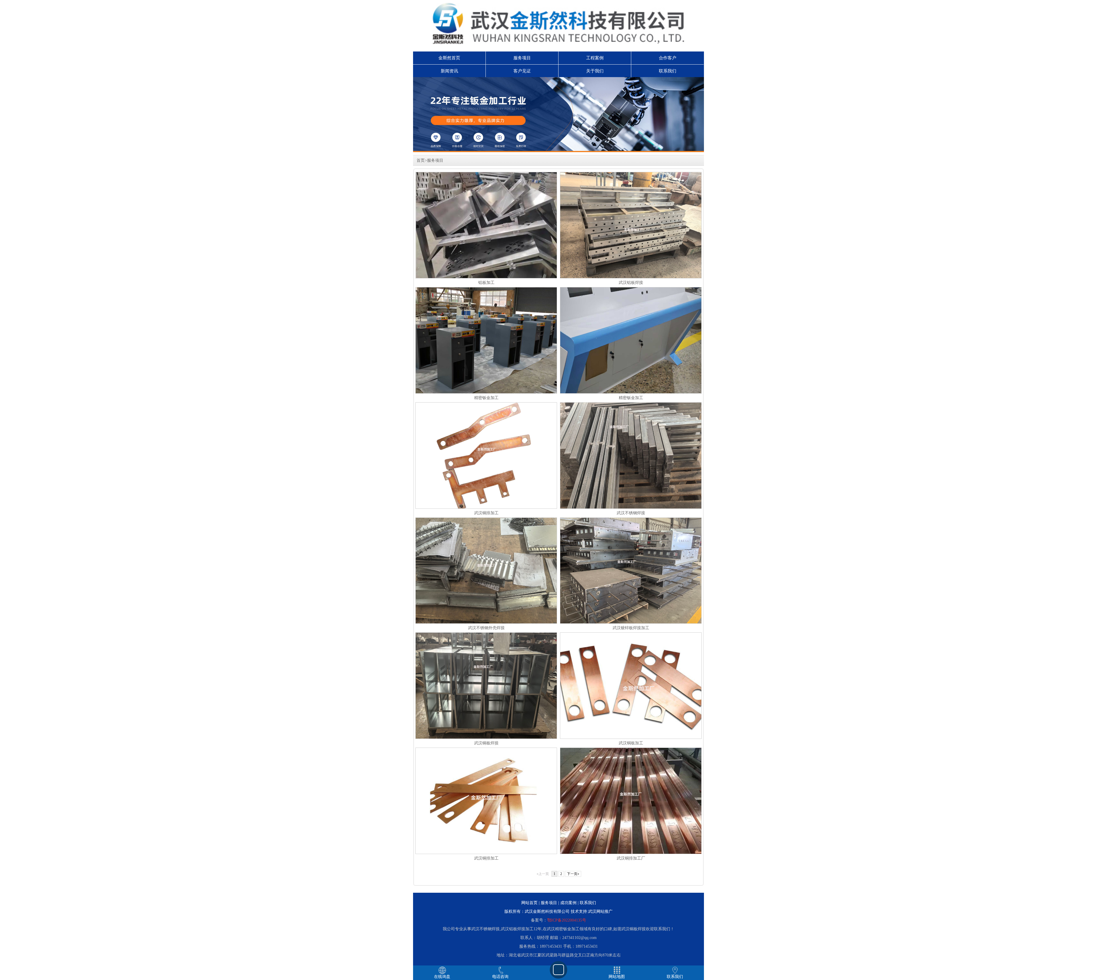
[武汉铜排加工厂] (630, 809)
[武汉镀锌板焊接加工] (630, 570)
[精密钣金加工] (513, 340)
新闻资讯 (449, 71)
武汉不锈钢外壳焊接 (486, 628)
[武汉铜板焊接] (486, 706)
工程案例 (595, 58)
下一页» (573, 874)
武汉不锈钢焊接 (631, 513)
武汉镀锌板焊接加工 (631, 628)
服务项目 (522, 58)
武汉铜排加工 (486, 513)
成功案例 (568, 903)
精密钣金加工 (486, 398)
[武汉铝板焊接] (630, 225)
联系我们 (667, 71)
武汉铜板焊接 (486, 743)
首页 (421, 160)
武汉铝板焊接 (631, 282)
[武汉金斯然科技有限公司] (558, 114)
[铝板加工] (486, 239)
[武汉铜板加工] (638, 685)
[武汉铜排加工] (486, 464)
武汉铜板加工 (631, 743)
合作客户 (667, 58)
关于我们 (595, 71)
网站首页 (529, 903)
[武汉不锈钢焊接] (630, 476)
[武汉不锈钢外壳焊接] (486, 570)
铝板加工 (486, 282)
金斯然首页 (449, 58)
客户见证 (522, 71)
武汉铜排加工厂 (631, 858)
